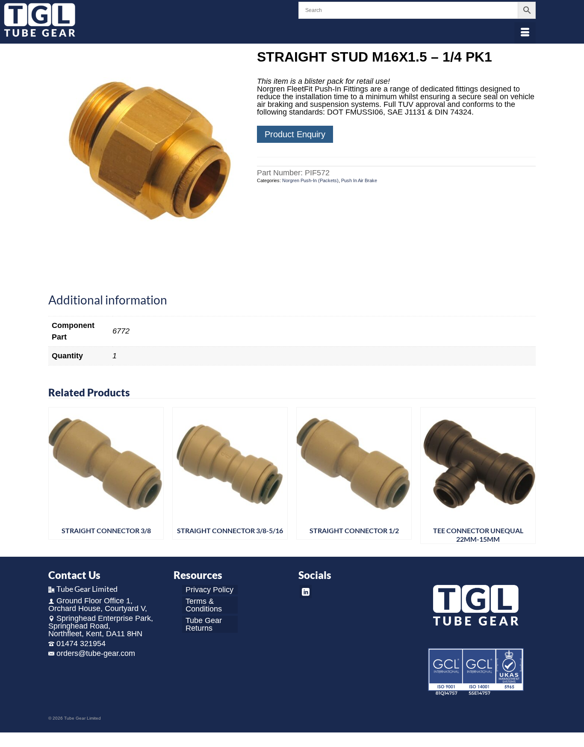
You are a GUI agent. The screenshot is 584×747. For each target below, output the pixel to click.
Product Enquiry (295, 134)
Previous (55, 475)
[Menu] (525, 33)
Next (528, 475)
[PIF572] (146, 147)
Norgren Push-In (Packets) (310, 180)
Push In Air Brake (359, 180)
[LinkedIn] (306, 591)
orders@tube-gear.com (95, 653)
